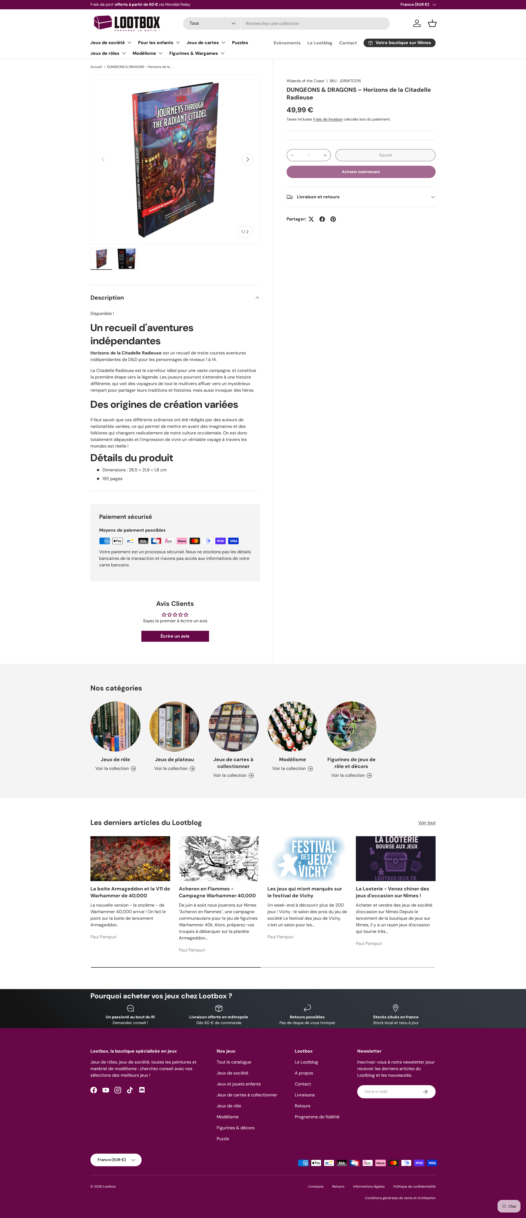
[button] (432, 23)
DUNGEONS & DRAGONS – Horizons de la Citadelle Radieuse (140, 67)
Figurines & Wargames (193, 53)
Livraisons (305, 1095)
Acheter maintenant (361, 171)
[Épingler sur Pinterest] (333, 219)
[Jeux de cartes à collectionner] (233, 726)
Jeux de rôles (104, 53)
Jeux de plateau (174, 759)
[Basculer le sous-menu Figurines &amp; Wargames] (222, 53)
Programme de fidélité (317, 1117)
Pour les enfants (155, 42)
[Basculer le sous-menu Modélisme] (160, 53)
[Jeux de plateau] (174, 726)
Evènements (287, 43)
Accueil (96, 67)
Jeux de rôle (115, 759)
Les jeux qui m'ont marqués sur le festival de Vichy (304, 892)
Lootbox (109, 1186)
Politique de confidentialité (414, 1186)
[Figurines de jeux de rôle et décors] (351, 726)
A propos (304, 1073)
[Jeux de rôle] (115, 726)
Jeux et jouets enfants (239, 1084)
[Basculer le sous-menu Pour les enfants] (178, 42)
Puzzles (240, 42)
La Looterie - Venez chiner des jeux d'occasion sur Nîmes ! (392, 892)
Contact (348, 43)
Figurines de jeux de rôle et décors (351, 763)
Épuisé (385, 155)
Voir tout (427, 823)
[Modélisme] (292, 726)
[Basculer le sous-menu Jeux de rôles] (124, 53)
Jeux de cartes (203, 42)
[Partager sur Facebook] (322, 219)
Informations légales (369, 1186)
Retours (302, 1106)
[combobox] (286, 23)
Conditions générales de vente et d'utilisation (400, 1198)
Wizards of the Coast (305, 80)
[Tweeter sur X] (311, 219)
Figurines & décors (236, 1128)
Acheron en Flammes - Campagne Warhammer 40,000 (217, 892)
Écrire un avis (175, 636)
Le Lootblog (320, 43)
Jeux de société (107, 42)
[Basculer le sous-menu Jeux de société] (129, 42)
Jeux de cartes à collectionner (233, 763)
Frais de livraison (328, 119)
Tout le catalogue (234, 1062)
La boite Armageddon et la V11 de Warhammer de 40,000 (130, 892)
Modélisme (144, 53)
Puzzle (223, 1139)
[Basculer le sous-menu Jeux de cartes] (223, 42)
